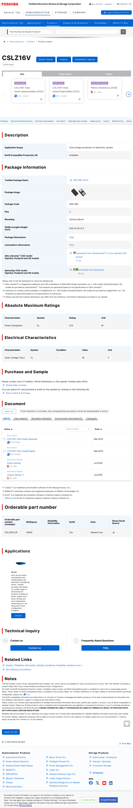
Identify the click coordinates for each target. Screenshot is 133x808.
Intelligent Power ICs (59, 761)
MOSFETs (10, 770)
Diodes (31, 41)
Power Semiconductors (17, 761)
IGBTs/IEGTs (12, 774)
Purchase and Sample (44, 121)
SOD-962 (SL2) (80, 180)
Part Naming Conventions (18, 669)
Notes (129, 121)
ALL (22, 74)
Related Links (118, 121)
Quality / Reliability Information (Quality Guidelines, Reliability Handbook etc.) (44, 665)
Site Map (126, 744)
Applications (95, 121)
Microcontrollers (14, 786)
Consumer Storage (102, 765)
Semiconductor (16, 41)
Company (98, 772)
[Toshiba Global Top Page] (15, 4)
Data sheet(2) (21, 418)
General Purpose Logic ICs (62, 774)
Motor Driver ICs (57, 757)
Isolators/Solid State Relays (19, 765)
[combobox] (87, 31)
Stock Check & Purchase (18, 393)
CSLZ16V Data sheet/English (21, 451)
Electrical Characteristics (21, 121)
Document (61, 121)
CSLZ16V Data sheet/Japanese (22, 439)
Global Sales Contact (16, 385)
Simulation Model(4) (41, 418)
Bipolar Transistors (15, 778)
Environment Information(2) (68, 418)
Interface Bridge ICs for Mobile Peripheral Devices (64, 784)
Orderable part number (77, 121)
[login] (127, 724)
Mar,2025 (98, 439)
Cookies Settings (88, 800)
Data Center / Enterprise (105, 757)
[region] (66, 799)
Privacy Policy (25, 805)
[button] (102, 4)
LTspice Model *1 (15, 475)
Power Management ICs (61, 765)
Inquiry (106, 121)
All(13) (6, 418)
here (11, 498)
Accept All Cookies (108, 800)
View (71, 237)
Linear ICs (54, 770)
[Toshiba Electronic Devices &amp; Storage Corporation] (55, 4)
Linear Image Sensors (59, 778)
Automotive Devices (16, 757)
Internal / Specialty (102, 761)
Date (97, 429)
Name (7, 429)
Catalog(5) (91, 418)
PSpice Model (14, 463)
